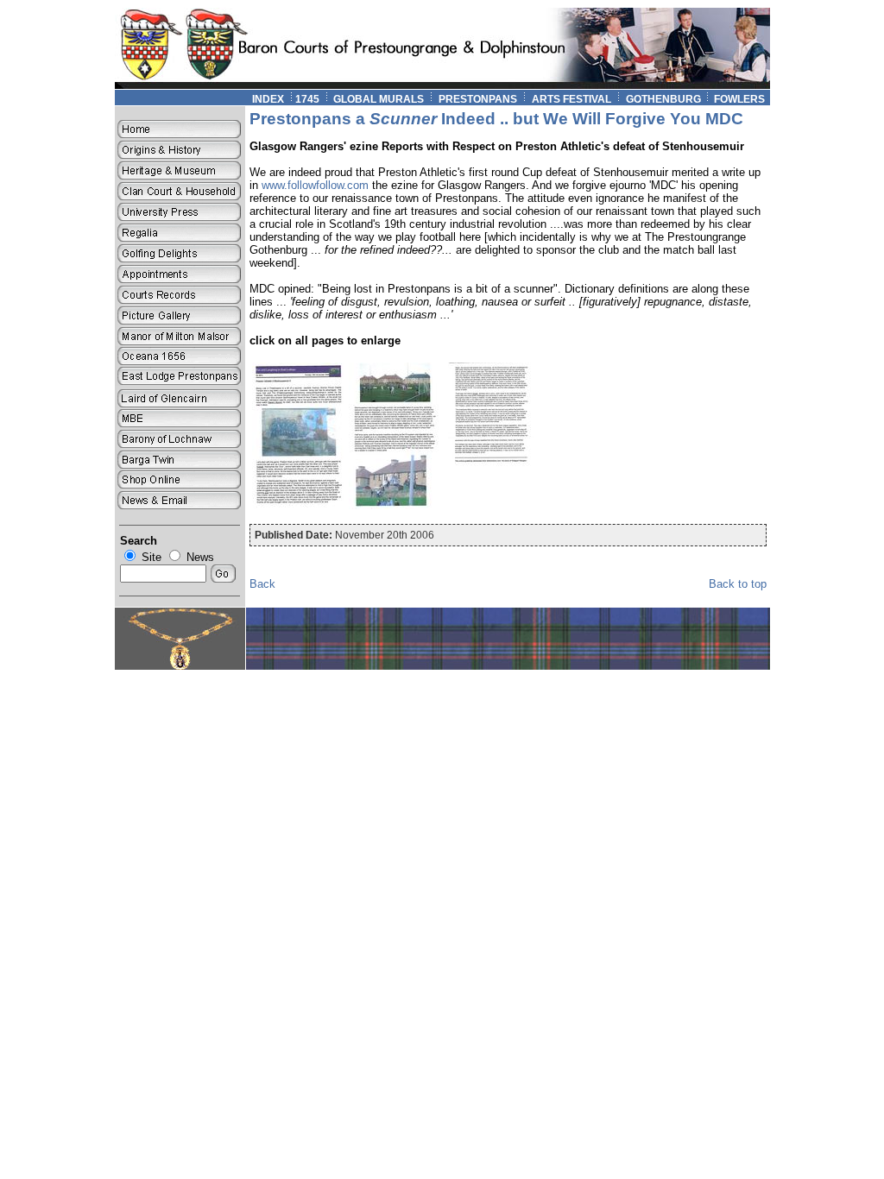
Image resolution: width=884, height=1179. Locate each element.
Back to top (738, 583)
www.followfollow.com (315, 185)
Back (262, 583)
